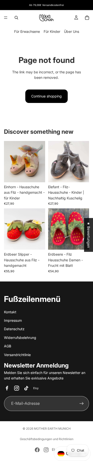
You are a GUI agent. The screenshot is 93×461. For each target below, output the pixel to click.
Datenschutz (14, 329)
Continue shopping (46, 96)
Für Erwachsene (27, 31)
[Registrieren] (81, 403)
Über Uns (71, 31)
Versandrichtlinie (17, 354)
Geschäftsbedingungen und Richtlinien (46, 439)
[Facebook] (37, 450)
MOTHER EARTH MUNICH (52, 428)
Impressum (13, 320)
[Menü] (5, 17)
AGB (7, 346)
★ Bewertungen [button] (89, 235)
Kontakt (10, 312)
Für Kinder (52, 31)
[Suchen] (16, 17)
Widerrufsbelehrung (20, 337)
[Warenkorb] (87, 17)
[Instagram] (46, 450)
